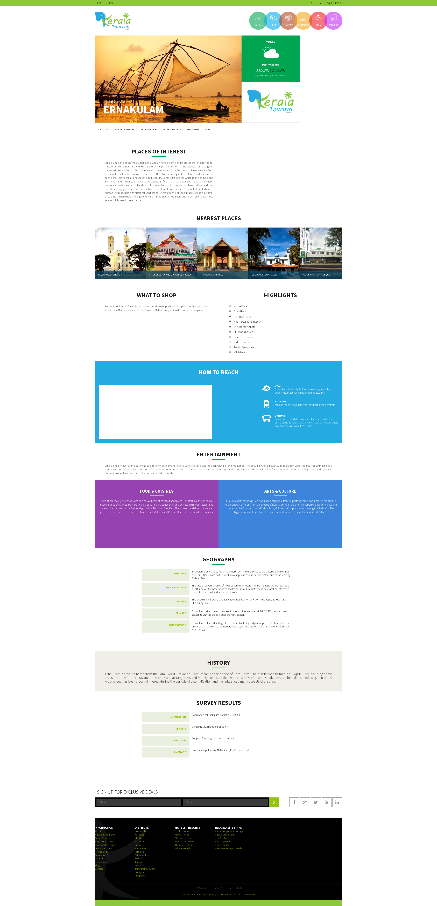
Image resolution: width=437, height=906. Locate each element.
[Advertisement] (282, 172)
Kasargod (139, 834)
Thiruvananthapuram (145, 868)
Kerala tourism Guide (113, 21)
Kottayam (139, 872)
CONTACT (110, 3)
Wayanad (139, 865)
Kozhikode (140, 831)
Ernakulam (140, 841)
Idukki (138, 838)
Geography (193, 129)
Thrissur (138, 861)
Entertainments (172, 129)
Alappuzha (140, 875)
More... (208, 129)
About (98, 831)
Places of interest (125, 129)
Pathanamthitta (142, 855)
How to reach (149, 129)
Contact (99, 868)
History (104, 129)
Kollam (138, 858)
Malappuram (141, 848)
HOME (99, 3)
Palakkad (139, 851)
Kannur (138, 844)
